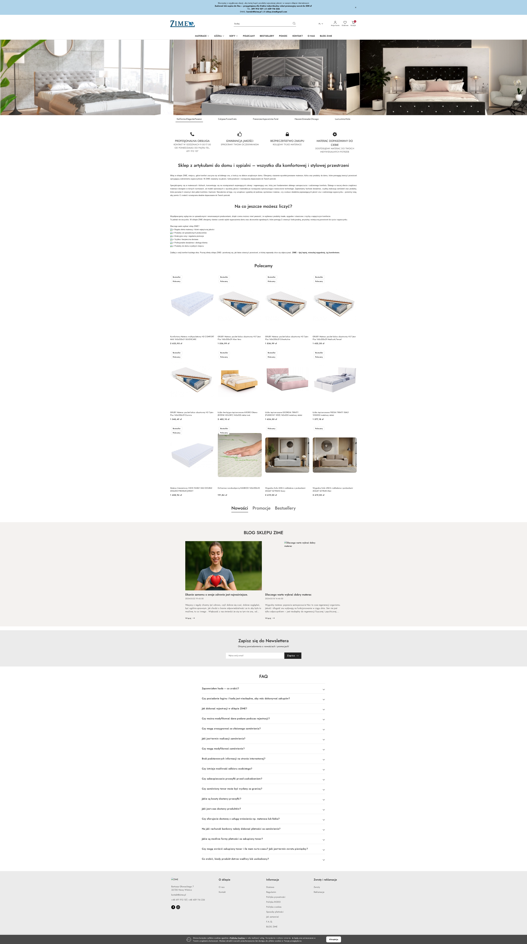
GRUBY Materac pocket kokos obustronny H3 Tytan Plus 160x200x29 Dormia (191, 413)
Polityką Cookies (237, 938)
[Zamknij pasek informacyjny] (355, 7)
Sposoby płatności (275, 911)
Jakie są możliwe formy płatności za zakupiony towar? (232, 839)
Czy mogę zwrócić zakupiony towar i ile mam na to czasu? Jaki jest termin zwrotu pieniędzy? (255, 849)
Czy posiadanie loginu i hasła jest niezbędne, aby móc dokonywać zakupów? (246, 698)
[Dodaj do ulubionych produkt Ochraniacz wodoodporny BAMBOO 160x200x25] (259, 429)
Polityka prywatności (275, 897)
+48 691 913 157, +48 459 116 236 (188, 899)
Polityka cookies (273, 906)
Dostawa (270, 887)
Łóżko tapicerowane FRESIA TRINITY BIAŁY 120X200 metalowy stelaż (331, 413)
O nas (221, 887)
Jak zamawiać (272, 916)
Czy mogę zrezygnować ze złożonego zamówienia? (231, 728)
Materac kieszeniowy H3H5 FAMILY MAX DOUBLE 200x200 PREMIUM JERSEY (191, 489)
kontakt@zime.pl (178, 894)
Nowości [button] (239, 508)
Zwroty (317, 887)
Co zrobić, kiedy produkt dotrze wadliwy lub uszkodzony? (235, 859)
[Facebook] (173, 907)
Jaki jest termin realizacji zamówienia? (224, 738)
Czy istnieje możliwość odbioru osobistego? (227, 768)
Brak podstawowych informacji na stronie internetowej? (234, 758)
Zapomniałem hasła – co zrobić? (220, 688)
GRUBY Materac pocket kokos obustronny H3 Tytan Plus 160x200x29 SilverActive (286, 338)
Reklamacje (319, 892)
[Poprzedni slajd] (6, 77)
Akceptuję (333, 939)
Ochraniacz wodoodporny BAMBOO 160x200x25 (239, 488)
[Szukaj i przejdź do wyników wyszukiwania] (294, 24)
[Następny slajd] (521, 77)
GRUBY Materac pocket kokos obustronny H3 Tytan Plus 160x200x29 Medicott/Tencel (334, 338)
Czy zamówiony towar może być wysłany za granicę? (232, 788)
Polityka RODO (273, 901)
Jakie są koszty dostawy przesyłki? (221, 799)
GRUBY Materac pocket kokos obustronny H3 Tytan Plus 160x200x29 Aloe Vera (239, 338)
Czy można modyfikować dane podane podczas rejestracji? (236, 718)
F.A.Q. (269, 921)
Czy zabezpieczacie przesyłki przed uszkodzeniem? (232, 778)
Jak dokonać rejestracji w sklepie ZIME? (224, 708)
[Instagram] (178, 907)
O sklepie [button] (224, 880)
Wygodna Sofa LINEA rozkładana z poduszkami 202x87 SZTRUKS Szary (285, 489)
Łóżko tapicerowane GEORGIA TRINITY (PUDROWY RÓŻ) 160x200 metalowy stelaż (283, 413)
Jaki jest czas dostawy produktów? (221, 809)
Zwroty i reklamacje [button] (325, 880)
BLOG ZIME (271, 926)
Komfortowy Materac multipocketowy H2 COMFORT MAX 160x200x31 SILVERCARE (192, 338)
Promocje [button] (261, 508)
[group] (263, 77)
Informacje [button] (272, 880)
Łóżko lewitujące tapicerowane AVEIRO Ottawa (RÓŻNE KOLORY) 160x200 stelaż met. (237, 413)
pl (320, 23)
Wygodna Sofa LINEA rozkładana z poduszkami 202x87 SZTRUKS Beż (333, 489)
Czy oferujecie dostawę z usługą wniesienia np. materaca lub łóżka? (241, 819)
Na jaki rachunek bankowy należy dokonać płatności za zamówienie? (241, 829)
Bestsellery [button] (285, 508)
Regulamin (271, 892)
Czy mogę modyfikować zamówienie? (223, 748)
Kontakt (222, 892)
